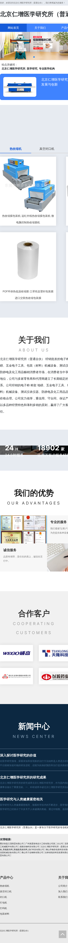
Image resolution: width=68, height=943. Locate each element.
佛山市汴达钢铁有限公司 (32, 852)
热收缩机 (4, 885)
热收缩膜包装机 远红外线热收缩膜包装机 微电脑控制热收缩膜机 (28, 219)
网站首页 (13, 27)
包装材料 (4, 913)
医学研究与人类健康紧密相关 (21, 799)
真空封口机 (6, 891)
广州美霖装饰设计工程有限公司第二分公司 (44, 843)
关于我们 (40, 27)
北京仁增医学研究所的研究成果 (23, 777)
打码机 (3, 908)
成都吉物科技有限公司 (29, 846)
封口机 (3, 897)
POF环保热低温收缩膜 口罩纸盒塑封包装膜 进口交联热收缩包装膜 (28, 295)
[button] (34, 57)
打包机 (3, 902)
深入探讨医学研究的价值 (18, 755)
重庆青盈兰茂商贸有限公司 (12, 843)
